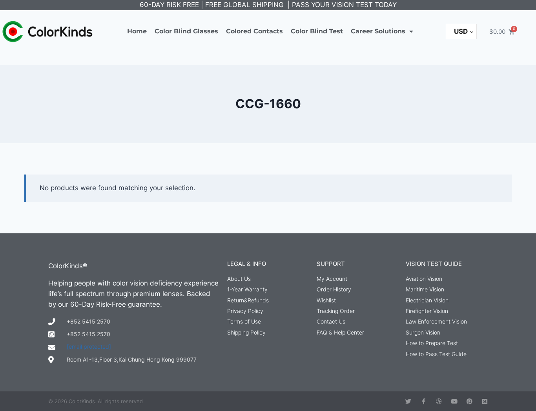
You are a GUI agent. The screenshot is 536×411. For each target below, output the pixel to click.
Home (137, 31)
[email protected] (89, 346)
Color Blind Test (317, 31)
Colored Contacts (254, 31)
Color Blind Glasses (186, 31)
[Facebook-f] (424, 401)
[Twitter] (408, 401)
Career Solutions (378, 31)
